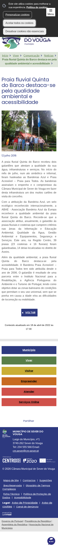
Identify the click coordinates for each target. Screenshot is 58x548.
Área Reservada (12, 485)
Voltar (30, 312)
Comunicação (31, 55)
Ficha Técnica (11, 494)
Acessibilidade (22, 497)
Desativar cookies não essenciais (24, 31)
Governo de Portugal (12, 521)
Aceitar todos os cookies (19, 23)
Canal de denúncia (27, 506)
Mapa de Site (11, 480)
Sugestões (45, 480)
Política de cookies (37, 7)
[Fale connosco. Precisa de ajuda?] (29, 541)
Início (5, 55)
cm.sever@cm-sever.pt (26, 451)
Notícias (48, 55)
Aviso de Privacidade (25, 503)
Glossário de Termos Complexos (26, 487)
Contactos (29, 480)
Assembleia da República (14, 524)
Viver (16, 55)
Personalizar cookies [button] (17, 14)
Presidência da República (38, 521)
